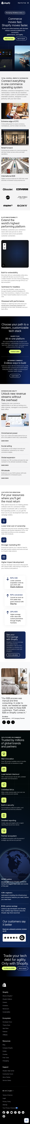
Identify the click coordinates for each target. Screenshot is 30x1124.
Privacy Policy (7, 1101)
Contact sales (15, 351)
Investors (5, 1005)
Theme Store (6, 1025)
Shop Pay (13, 604)
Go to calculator (13, 655)
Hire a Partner (6, 1077)
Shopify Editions (7, 999)
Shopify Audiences (16, 587)
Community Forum (8, 1074)
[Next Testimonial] (13, 722)
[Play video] (3, 265)
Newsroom (6, 1009)
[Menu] (28, 3)
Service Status (7, 1080)
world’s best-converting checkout (11, 305)
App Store (5, 1028)
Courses (5, 1054)
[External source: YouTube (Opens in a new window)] (11, 1112)
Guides (5, 1051)
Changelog (6, 1061)
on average (5, 882)
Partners (5, 1031)
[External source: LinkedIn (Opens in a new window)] (23, 1112)
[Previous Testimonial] (4, 722)
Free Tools (6, 1057)
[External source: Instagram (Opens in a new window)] (15, 1112)
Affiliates (5, 1035)
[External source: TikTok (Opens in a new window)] (19, 1112)
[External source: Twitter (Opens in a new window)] (7, 1112)
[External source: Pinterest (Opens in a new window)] (4, 1116)
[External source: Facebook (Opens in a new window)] (4, 1112)
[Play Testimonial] (8, 722)
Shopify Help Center (8, 1071)
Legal (4, 1098)
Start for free (22, 3)
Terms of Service (7, 1095)
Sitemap (5, 1105)
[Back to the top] (4, 985)
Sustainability (6, 1012)
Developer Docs (7, 1022)
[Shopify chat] (26, 1120)
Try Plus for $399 (9, 968)
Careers (5, 1002)
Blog (4, 1045)
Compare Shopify (8, 1048)
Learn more (15, 376)
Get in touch (21, 38)
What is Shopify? (7, 996)
